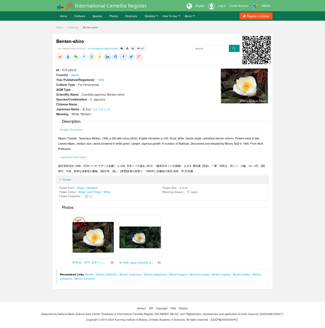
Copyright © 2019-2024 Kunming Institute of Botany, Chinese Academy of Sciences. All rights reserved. (147, 319)
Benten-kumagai (199, 274)
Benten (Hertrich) (106, 274)
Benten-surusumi (84, 278)
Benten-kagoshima (155, 274)
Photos (113, 16)
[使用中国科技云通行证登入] (255, 5)
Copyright (162, 308)
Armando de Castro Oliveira (104, 48)
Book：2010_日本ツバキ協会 (92, 262)
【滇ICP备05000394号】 (224, 319)
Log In (222, 6)
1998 (100, 80)
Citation (183, 308)
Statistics (150, 16)
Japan (75, 75)
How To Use (170, 16)
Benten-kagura (178, 274)
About (188, 16)
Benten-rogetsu (221, 274)
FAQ (173, 308)
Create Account (239, 6)
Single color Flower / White (94, 192)
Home (63, 16)
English (200, 6)
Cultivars (80, 16)
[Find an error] (121, 48)
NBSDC (266, 6)
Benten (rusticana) (131, 274)
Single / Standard (87, 188)
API (151, 308)
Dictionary (131, 16)
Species (97, 16)
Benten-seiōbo (241, 274)
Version (141, 308)
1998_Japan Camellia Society (140, 262)
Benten (89, 274)
